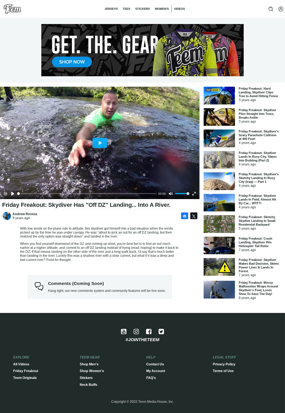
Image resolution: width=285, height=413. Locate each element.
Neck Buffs (88, 384)
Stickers (142, 8)
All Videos (21, 364)
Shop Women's (92, 371)
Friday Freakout (25, 371)
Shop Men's (89, 364)
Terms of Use (223, 371)
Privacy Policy (224, 364)
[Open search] (271, 9)
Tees (126, 8)
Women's (162, 8)
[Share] (184, 216)
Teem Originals (25, 378)
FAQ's (151, 378)
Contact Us (155, 364)
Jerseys (111, 8)
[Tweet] (193, 216)
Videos (179, 8)
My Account (155, 371)
